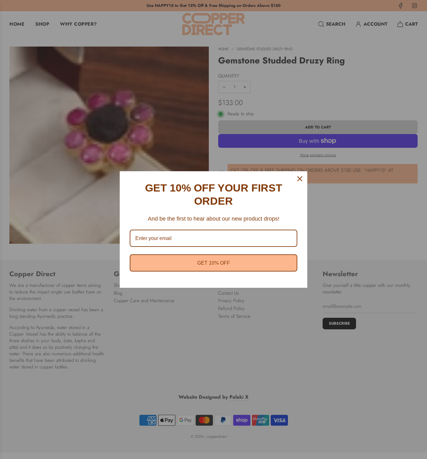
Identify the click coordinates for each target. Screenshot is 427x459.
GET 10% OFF (213, 263)
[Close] (299, 178)
